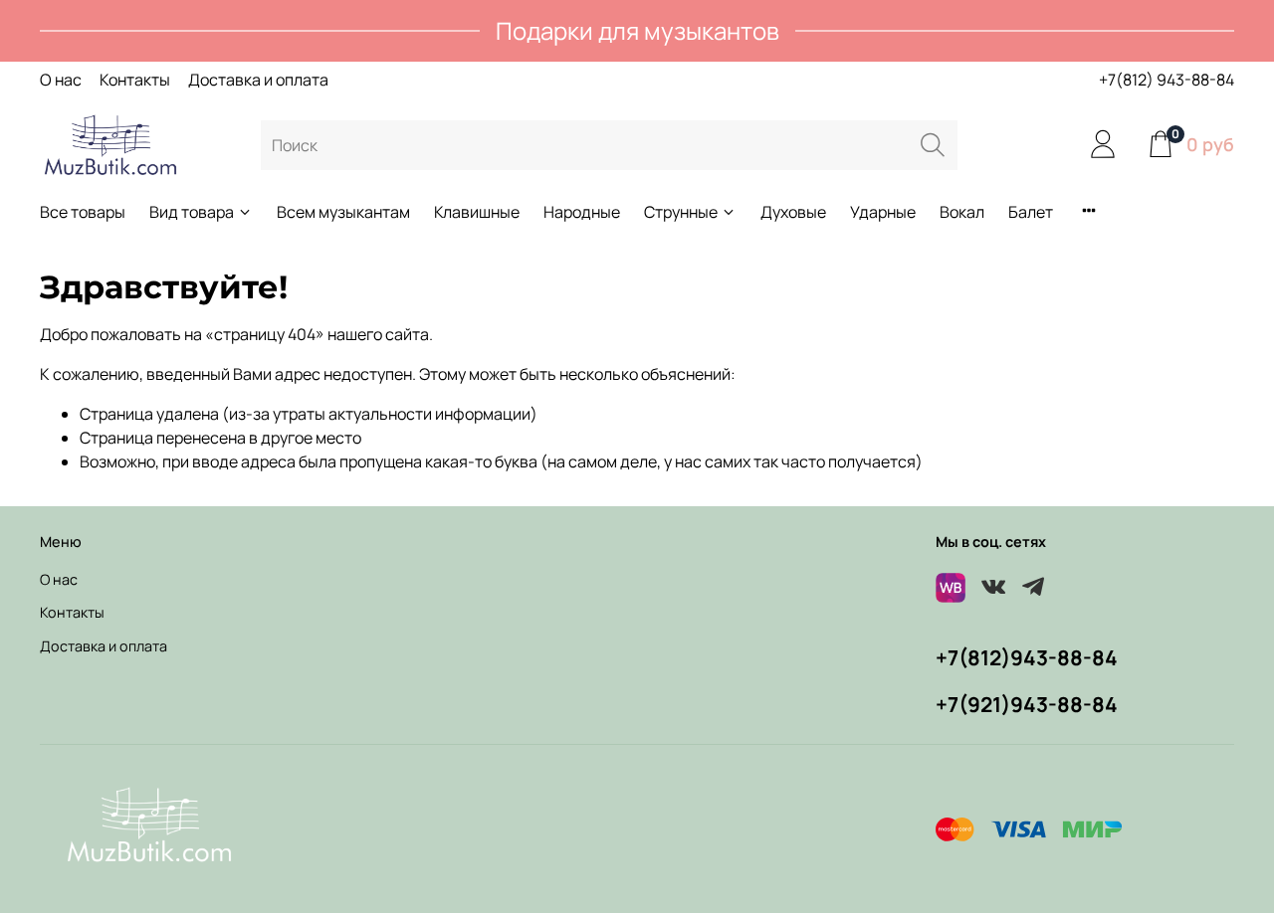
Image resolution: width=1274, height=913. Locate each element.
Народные (581, 212)
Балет (1030, 212)
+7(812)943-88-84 (1027, 657)
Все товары (82, 212)
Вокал (962, 212)
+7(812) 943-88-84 (1166, 80)
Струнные (681, 212)
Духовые (793, 212)
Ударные (883, 212)
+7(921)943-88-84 (1027, 704)
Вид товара (191, 212)
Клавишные (477, 212)
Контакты (135, 80)
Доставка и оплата (258, 80)
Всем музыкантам (343, 212)
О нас (61, 80)
